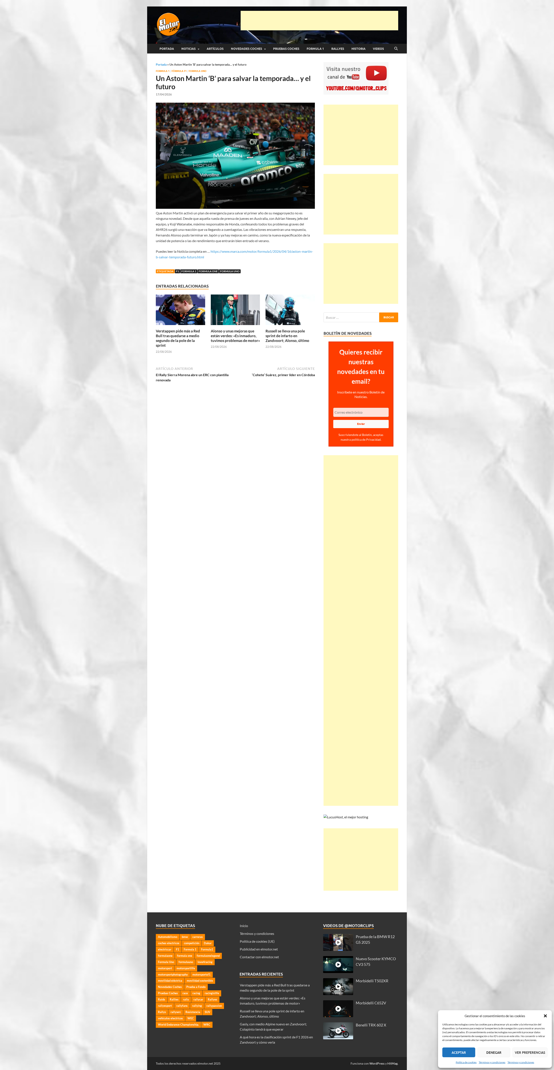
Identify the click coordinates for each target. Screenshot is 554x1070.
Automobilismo (167, 937)
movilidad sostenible (200, 980)
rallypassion (214, 1005)
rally (186, 999)
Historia (358, 48)
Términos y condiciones (492, 1062)
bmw (185, 937)
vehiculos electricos (170, 1018)
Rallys (162, 1012)
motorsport (165, 968)
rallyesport (165, 1005)
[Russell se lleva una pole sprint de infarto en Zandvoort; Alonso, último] (290, 311)
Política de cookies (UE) (257, 941)
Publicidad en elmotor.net (259, 949)
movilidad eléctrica (170, 980)
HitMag (392, 1063)
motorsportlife (186, 968)
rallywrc (176, 1012)
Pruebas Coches (286, 48)
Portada (166, 48)
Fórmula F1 (179, 71)
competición (191, 943)
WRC (206, 1024)
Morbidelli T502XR (372, 981)
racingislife (212, 993)
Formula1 (207, 949)
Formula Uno (197, 71)
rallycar (198, 999)
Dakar (208, 943)
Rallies (174, 999)
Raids (161, 999)
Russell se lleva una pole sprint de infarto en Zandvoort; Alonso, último (287, 336)
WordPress (377, 1063)
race (185, 993)
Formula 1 (315, 48)
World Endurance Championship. (178, 1024)
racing (196, 993)
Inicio (244, 926)
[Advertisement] (319, 20)
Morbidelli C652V (371, 1003)
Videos (378, 48)
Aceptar (459, 1052)
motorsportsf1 (201, 974)
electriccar (164, 949)
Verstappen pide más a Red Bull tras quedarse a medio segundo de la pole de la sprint (178, 338)
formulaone (165, 955)
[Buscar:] (361, 317)
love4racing (205, 962)
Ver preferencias (530, 1052)
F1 (177, 271)
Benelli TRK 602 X (371, 1025)
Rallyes (337, 48)
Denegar (493, 1052)
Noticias (188, 48)
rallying (197, 1005)
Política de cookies (466, 1062)
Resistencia (192, 1012)
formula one (208, 271)
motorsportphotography (173, 974)
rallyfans (182, 1005)
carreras (197, 937)
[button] (545, 1016)
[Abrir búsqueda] (396, 49)
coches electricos (168, 943)
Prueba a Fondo (196, 987)
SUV (207, 1012)
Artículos (215, 48)
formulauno (186, 962)
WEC (190, 1018)
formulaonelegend (208, 955)
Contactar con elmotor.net (259, 957)
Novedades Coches (246, 48)
